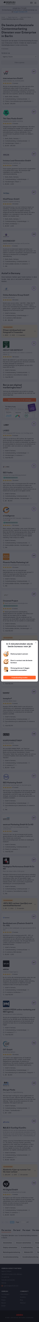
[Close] (36, 642)
